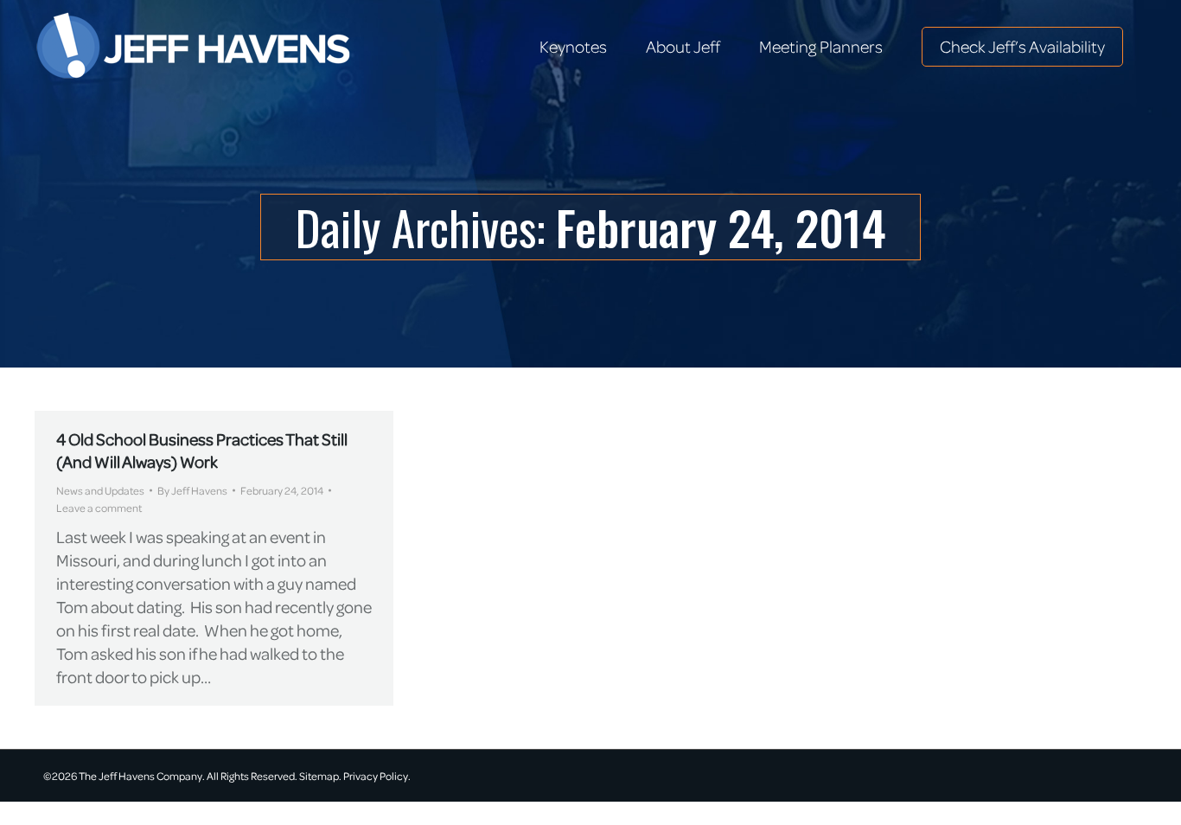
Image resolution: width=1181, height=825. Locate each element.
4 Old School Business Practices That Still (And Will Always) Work (202, 450)
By (192, 490)
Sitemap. (320, 775)
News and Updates (100, 490)
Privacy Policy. (377, 775)
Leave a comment (99, 507)
